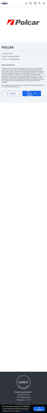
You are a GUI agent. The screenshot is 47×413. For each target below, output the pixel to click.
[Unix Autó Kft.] (23, 382)
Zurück (12, 94)
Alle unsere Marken (30, 93)
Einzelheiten (25, 411)
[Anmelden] (39, 3)
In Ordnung (39, 409)
